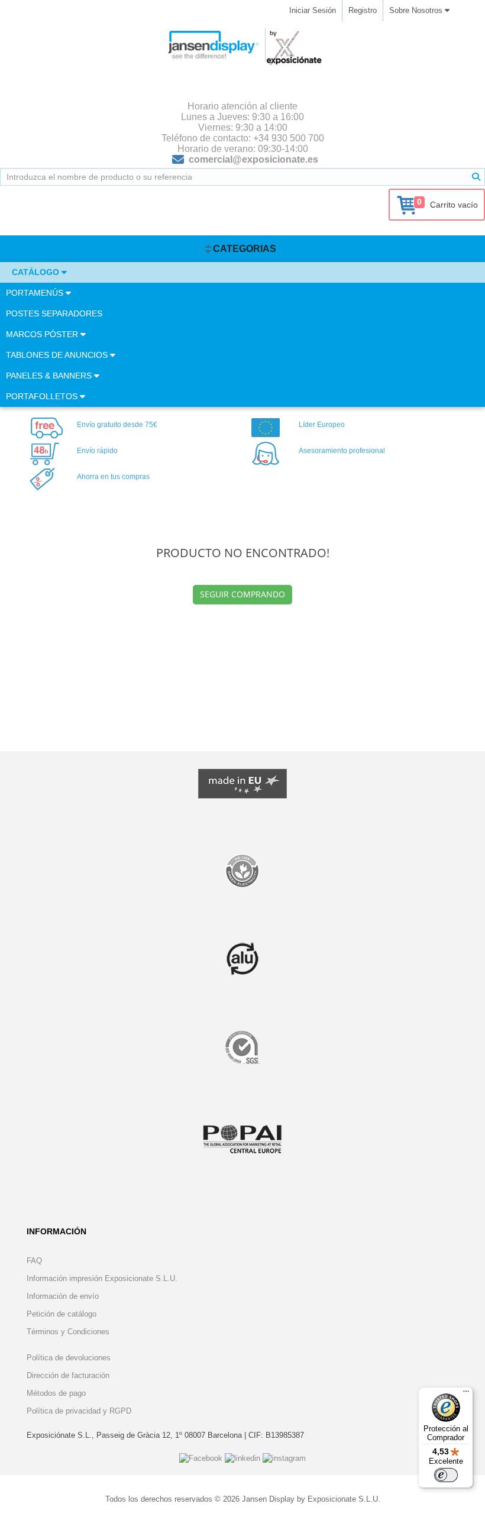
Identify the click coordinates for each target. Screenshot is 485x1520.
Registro (362, 10)
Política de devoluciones (69, 1357)
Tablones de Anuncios (58, 355)
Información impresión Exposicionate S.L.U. (102, 1278)
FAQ (34, 1260)
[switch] (446, 1475)
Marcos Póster (43, 334)
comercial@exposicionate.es (253, 159)
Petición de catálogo (61, 1313)
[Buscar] (476, 177)
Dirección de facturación (68, 1375)
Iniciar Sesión (312, 10)
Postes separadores (54, 313)
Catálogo (37, 272)
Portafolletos (43, 396)
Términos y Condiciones (68, 1331)
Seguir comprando (242, 594)
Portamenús (36, 292)
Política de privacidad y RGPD (79, 1410)
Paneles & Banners (50, 375)
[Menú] (466, 1394)
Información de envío (63, 1296)
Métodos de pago (56, 1393)
